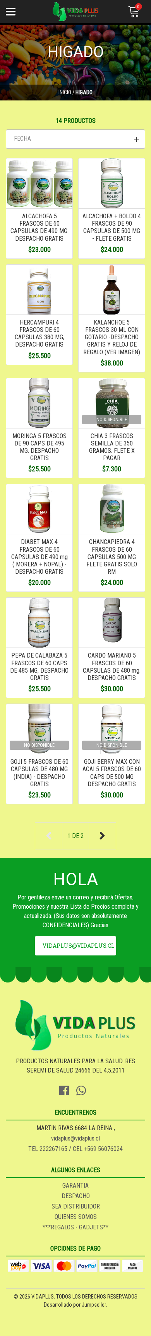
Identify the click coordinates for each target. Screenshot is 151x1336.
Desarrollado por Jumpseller (75, 1305)
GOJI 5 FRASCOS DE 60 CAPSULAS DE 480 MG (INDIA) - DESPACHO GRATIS (39, 773)
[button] (75, 139)
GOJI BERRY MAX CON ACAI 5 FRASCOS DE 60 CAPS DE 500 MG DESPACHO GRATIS (111, 773)
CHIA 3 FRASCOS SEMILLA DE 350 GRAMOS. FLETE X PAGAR (112, 447)
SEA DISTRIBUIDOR (75, 1206)
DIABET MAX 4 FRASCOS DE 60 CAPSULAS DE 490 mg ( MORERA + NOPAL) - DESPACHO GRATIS (39, 556)
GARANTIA (75, 1185)
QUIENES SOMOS (76, 1216)
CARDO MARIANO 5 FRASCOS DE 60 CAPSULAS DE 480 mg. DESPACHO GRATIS (112, 667)
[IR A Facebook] (67, 1089)
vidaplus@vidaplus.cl (79, 945)
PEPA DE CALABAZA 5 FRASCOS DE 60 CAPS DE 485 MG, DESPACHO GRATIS (39, 667)
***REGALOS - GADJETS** (75, 1227)
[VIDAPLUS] (75, 11)
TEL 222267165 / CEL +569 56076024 (75, 1148)
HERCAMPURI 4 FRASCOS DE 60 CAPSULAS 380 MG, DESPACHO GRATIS (39, 333)
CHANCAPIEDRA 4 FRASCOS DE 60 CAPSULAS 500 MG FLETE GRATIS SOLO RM (111, 556)
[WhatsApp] (84, 1089)
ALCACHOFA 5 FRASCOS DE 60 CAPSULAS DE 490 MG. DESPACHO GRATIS (39, 227)
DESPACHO (76, 1196)
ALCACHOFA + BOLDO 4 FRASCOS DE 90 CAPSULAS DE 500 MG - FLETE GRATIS (111, 227)
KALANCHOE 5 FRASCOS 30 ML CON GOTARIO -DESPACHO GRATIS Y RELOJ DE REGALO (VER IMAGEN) (111, 337)
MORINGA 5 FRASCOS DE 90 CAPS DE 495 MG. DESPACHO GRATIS (39, 447)
